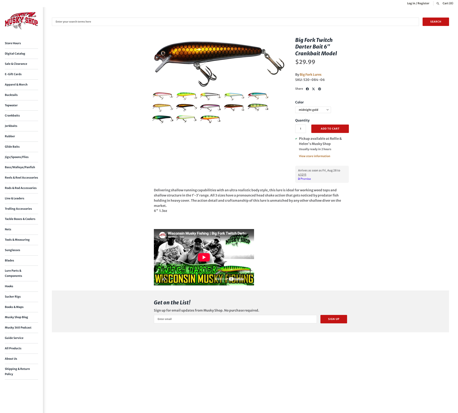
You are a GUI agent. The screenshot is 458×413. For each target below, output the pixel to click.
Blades (9, 260)
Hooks (9, 286)
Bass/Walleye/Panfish (20, 167)
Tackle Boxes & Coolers (20, 219)
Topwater (11, 105)
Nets (8, 229)
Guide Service (14, 338)
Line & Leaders (14, 198)
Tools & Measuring (17, 239)
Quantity (302, 120)
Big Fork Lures (310, 74)
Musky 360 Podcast (18, 327)
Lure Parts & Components (13, 273)
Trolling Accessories (18, 208)
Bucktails (11, 95)
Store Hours (13, 43)
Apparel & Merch (16, 84)
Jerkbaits (11, 126)
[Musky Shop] (21, 21)
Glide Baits (12, 146)
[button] (160, 63)
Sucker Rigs (13, 296)
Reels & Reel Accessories (21, 177)
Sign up (333, 319)
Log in (411, 3)
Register (423, 3)
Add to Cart (330, 128)
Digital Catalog (15, 53)
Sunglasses (12, 250)
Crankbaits (12, 115)
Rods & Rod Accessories (21, 188)
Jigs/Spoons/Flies (17, 157)
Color (299, 102)
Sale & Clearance (16, 63)
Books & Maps (14, 307)
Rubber (10, 136)
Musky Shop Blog (16, 317)
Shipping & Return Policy (17, 371)
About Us (11, 358)
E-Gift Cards (13, 74)
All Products (13, 348)
